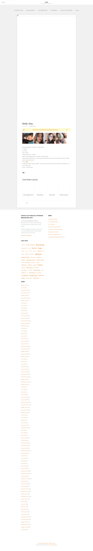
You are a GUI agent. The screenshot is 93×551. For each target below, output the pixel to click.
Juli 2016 (23, 529)
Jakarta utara (40, 260)
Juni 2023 (23, 359)
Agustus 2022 (24, 384)
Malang (30, 265)
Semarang (36, 270)
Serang (42, 270)
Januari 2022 (24, 399)
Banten (34, 126)
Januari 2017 (24, 514)
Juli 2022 (23, 387)
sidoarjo (23, 272)
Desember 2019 (24, 443)
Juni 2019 (23, 458)
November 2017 (24, 491)
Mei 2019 (23, 460)
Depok (39, 251)
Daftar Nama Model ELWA (54, 226)
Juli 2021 (23, 415)
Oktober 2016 (24, 522)
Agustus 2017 (24, 499)
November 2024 (24, 323)
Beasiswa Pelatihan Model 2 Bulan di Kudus (46, 543)
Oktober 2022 (24, 379)
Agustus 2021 (24, 412)
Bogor (40, 248)
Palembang (29, 267)
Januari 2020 (24, 440)
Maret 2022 (23, 394)
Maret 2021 (23, 422)
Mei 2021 (23, 420)
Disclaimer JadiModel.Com (54, 234)
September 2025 (25, 298)
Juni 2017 (23, 504)
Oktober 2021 (24, 407)
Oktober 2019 (24, 448)
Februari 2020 (24, 438)
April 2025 (23, 310)
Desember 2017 (24, 488)
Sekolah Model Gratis (53, 231)
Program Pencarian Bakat (66, 10)
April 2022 (23, 392)
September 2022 (25, 382)
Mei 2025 (23, 308)
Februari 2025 (24, 315)
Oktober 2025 (24, 295)
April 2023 (23, 364)
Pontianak (30, 270)
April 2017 (23, 506)
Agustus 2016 (24, 527)
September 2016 (25, 524)
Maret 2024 (23, 338)
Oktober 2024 (24, 326)
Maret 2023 (23, 366)
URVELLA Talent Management (51, 544)
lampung (33, 262)
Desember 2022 (24, 374)
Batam (29, 248)
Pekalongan (36, 267)
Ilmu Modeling (54, 10)
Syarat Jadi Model (30, 10)
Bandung (40, 245)
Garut (26, 254)
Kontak (77, 10)
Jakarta (38, 254)
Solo (27, 272)
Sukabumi (32, 273)
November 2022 (24, 376)
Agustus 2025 (24, 300)
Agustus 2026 (24, 285)
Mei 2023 (23, 361)
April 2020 (23, 432)
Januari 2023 (24, 371)
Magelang (37, 262)
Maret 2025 (23, 313)
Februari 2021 (24, 425)
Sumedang (38, 272)
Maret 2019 (23, 466)
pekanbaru (24, 270)
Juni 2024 (23, 331)
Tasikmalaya (29, 278)
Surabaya (24, 275)
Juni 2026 (23, 287)
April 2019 (23, 463)
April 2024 (23, 336)
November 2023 (24, 348)
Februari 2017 (24, 511)
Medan (40, 265)
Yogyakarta (36, 278)
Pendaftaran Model (18, 10)
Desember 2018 (24, 471)
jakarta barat (25, 257)
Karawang (27, 262)
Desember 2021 (24, 402)
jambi (22, 262)
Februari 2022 (24, 397)
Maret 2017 (23, 509)
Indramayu (31, 254)
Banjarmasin (24, 248)
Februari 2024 (24, 341)
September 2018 (25, 478)
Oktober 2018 (24, 476)
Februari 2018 (24, 483)
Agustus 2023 (24, 356)
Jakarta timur (30, 260)
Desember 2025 (24, 290)
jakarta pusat (33, 257)
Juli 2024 (23, 328)
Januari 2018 (24, 486)
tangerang (33, 275)
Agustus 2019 (24, 453)
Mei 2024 (23, 333)
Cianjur (23, 251)
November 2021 (24, 404)
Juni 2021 (23, 417)
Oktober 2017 (24, 494)
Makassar (24, 265)
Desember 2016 (24, 516)
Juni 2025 (23, 305)
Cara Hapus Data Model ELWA (55, 229)
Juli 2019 (23, 455)
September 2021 (25, 410)
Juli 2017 (23, 501)
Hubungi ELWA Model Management (56, 237)
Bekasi (34, 248)
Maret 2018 (23, 481)
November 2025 (24, 292)
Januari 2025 (24, 318)
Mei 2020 (23, 430)
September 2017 (25, 496)
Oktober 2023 (24, 351)
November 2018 (24, 473)
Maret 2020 (23, 435)
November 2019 (24, 445)
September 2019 (25, 450)
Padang (23, 267)
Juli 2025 (23, 303)
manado (35, 265)
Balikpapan (23, 244)
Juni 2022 (23, 389)
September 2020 (25, 427)
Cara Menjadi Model (42, 10)
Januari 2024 (24, 343)
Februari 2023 (24, 369)
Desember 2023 (24, 346)
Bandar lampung (30, 244)
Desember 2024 (24, 320)
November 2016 (24, 519)
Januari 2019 (24, 468)
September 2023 (25, 354)
